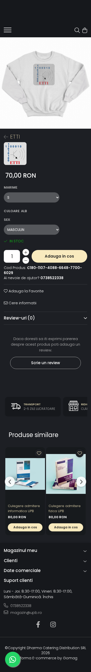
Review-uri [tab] (19, 318)
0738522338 (20, 605)
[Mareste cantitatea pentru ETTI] (25, 252)
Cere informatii (22, 303)
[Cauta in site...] (77, 31)
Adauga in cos (59, 256)
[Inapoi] (4, 137)
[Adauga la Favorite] (39, 453)
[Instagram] (53, 624)
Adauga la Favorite (26, 291)
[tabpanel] (45, 83)
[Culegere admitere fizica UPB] (66, 474)
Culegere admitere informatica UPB (24, 508)
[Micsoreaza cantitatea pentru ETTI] (25, 260)
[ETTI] (45, 83)
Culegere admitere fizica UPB (65, 508)
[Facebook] (38, 624)
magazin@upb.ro (25, 612)
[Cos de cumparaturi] (84, 31)
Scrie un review (45, 362)
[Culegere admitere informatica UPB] (25, 474)
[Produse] (7, 31)
